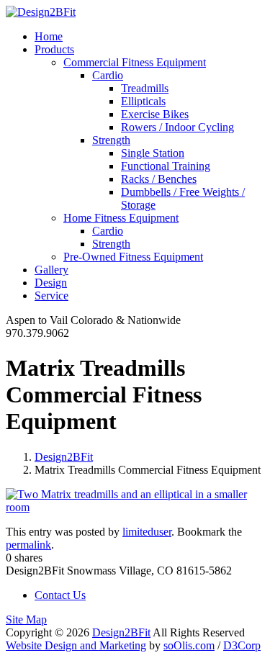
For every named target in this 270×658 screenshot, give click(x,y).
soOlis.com (189, 645)
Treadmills (144, 88)
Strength (111, 140)
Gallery (51, 269)
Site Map (26, 619)
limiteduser (146, 532)
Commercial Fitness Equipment (134, 62)
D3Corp (242, 645)
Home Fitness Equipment (121, 218)
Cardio (107, 75)
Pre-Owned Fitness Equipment (133, 257)
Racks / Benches (159, 179)
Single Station (152, 153)
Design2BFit (64, 457)
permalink (28, 544)
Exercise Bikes (155, 114)
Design (51, 282)
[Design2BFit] (41, 12)
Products (54, 49)
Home (49, 36)
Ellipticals (143, 101)
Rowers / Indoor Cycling (177, 127)
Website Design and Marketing (76, 645)
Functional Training (165, 166)
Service (51, 295)
